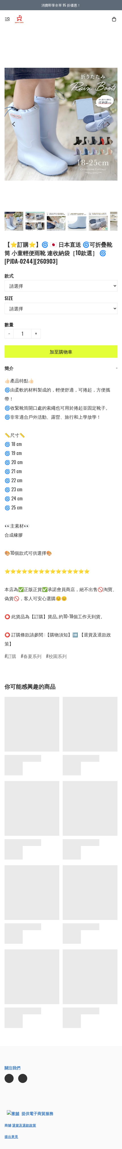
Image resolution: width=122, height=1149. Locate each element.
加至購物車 (61, 351)
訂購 (11, 656)
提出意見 (11, 1136)
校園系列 (58, 656)
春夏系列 (32, 656)
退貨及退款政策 (24, 1125)
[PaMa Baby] (19, 19)
